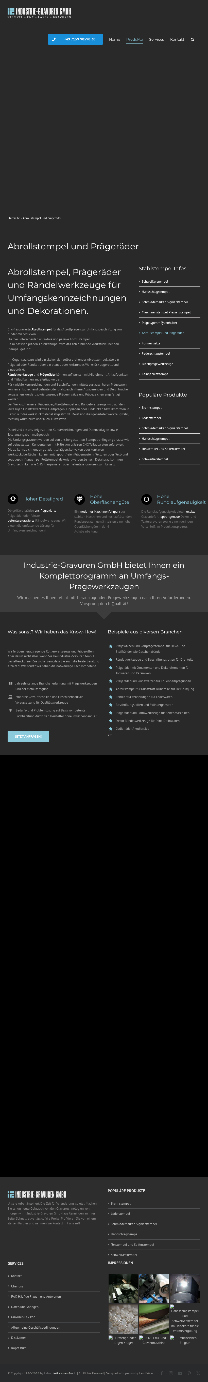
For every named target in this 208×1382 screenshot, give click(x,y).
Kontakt (16, 1276)
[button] (192, 39)
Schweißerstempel (155, 281)
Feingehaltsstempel (155, 374)
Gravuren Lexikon (23, 1317)
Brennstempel (152, 407)
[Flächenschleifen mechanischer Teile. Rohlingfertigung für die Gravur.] (154, 1307)
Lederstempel (151, 418)
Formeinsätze (151, 343)
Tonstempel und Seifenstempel (163, 449)
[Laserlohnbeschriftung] (185, 1276)
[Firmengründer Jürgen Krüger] (123, 1338)
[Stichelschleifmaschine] (154, 1276)
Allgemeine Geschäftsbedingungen (35, 1327)
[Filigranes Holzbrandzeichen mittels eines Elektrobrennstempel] (185, 1338)
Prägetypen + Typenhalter (159, 323)
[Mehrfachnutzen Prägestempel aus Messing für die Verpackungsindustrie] (123, 1307)
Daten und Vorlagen (25, 1307)
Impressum (19, 1348)
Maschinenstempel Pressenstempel (166, 312)
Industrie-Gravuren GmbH (60, 1373)
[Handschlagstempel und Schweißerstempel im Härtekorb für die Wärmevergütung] (185, 1307)
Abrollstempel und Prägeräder (163, 333)
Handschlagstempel (155, 292)
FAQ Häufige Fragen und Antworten (36, 1296)
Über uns (17, 1286)
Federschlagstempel (156, 353)
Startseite (14, 218)
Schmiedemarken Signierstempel (165, 302)
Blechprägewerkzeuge (157, 364)
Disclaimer (18, 1337)
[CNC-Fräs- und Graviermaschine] (154, 1338)
